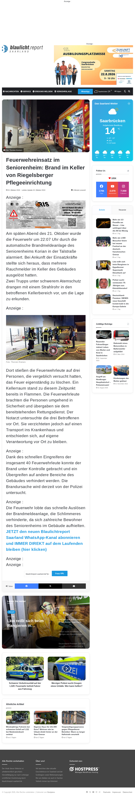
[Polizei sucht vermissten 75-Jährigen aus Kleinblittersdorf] (103, 283)
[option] (46, 622)
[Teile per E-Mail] (74, 586)
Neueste (122, 210)
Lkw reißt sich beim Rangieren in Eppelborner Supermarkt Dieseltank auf (121, 267)
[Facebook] (26, 586)
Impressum (116, 792)
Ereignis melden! (44, 91)
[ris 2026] (46, 227)
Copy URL (59, 573)
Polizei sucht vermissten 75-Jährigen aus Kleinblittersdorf (30, 626)
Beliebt (102, 210)
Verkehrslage (64, 91)
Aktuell (11, 613)
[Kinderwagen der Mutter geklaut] (121, 370)
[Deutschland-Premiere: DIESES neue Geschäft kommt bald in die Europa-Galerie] (103, 299)
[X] (50, 586)
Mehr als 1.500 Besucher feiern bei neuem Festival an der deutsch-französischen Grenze (120, 246)
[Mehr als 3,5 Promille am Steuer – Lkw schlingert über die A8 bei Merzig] (103, 223)
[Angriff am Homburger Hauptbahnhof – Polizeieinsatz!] (104, 369)
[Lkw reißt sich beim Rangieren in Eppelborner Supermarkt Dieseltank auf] (103, 265)
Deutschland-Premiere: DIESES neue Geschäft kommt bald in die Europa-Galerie (121, 301)
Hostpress (51, 792)
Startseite (106, 792)
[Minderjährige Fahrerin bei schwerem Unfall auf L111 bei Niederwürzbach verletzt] (18, 717)
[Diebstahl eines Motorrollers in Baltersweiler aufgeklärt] (121, 335)
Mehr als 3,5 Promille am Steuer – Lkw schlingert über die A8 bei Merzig (120, 225)
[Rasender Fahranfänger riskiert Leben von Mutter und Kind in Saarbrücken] (104, 334)
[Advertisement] (67, 21)
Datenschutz (127, 792)
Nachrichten (12, 91)
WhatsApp (85, 92)
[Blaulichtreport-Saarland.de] (22, 48)
